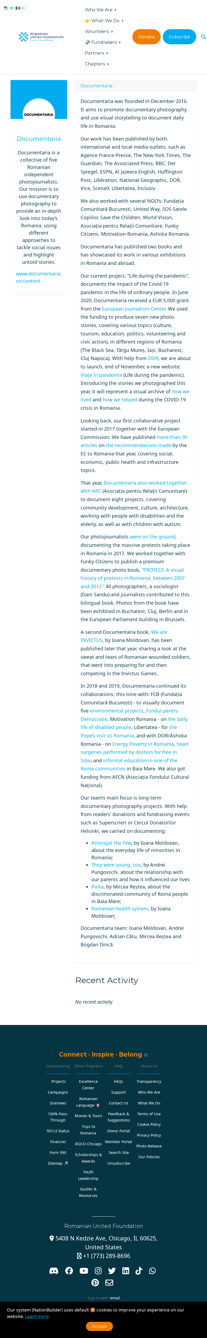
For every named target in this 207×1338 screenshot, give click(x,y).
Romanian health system (119, 908)
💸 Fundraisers (101, 42)
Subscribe (179, 36)
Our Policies (149, 1156)
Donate (146, 36)
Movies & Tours (88, 1115)
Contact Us (118, 1103)
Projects (58, 1081)
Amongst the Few (111, 843)
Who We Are (99, 9)
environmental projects (116, 710)
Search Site (119, 1152)
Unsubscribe (118, 1163)
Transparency (149, 1081)
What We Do (149, 1103)
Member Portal (118, 1141)
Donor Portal (118, 1130)
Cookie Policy (149, 1124)
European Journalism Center (133, 308)
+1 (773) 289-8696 (103, 1256)
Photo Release (149, 1146)
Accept (99, 1326)
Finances (58, 1141)
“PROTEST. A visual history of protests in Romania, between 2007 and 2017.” (133, 578)
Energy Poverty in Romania (143, 744)
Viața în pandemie (101, 375)
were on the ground (152, 536)
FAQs (118, 1081)
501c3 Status (58, 1130)
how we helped (120, 399)
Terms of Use (149, 1113)
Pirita (97, 886)
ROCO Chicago (88, 1143)
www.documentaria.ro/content (39, 277)
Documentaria (38, 138)
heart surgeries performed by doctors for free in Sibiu (135, 752)
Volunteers (97, 31)
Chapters (95, 63)
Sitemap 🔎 (58, 1163)
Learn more (37, 1316)
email (115, 1297)
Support (118, 1092)
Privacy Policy (149, 1135)
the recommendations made (138, 445)
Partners (95, 53)
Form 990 (58, 1152)
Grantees (58, 1103)
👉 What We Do (102, 20)
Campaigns (58, 1092)
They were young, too (116, 864)
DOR (153, 358)
